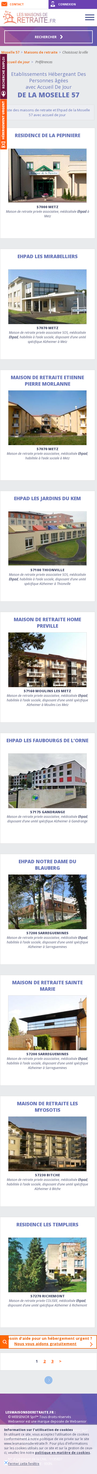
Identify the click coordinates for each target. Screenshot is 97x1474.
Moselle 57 (10, 52)
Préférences (44, 61)
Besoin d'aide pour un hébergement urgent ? (50, 1341)
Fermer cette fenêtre (23, 1463)
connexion (67, 4)
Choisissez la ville (75, 52)
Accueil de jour (17, 61)
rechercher (46, 36)
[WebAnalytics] (16, 1401)
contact (17, 4)
